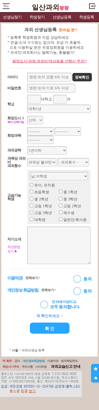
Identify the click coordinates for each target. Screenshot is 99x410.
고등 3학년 (43, 213)
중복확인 (82, 77)
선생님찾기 (12, 17)
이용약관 (52, 360)
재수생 (68, 213)
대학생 (39, 220)
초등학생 (41, 192)
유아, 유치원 (44, 185)
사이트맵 (41, 366)
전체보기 (33, 278)
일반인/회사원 (75, 220)
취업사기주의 (11, 366)
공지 (17, 360)
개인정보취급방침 (34, 360)
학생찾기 (37, 17)
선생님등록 (62, 17)
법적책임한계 (69, 360)
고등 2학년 (72, 206)
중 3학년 (70, 199)
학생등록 (86, 17)
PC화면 (7, 360)
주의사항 (27, 366)
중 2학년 (41, 199)
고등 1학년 (43, 206)
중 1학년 (70, 192)
